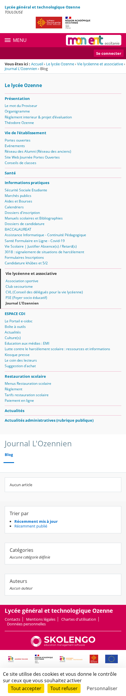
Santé (10, 173)
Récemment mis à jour (36, 521)
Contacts (12, 619)
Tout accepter (26, 688)
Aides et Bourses (18, 201)
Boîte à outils (15, 326)
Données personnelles (26, 624)
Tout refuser (64, 688)
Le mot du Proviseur (21, 105)
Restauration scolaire (25, 376)
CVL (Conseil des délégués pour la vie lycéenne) (44, 292)
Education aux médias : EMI (27, 343)
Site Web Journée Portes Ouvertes (32, 157)
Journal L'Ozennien (21, 68)
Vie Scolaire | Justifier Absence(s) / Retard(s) (41, 246)
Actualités (13, 332)
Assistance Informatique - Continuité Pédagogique (45, 234)
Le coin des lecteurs (21, 360)
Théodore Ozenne (19, 122)
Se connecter (108, 53)
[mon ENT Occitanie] (93, 40)
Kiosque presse (17, 354)
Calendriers (14, 207)
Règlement (13, 389)
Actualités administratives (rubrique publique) (49, 420)
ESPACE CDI (15, 313)
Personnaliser (102, 688)
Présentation (17, 98)
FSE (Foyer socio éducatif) (26, 297)
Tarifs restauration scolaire (27, 394)
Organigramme (17, 111)
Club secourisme (19, 286)
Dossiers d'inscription (22, 212)
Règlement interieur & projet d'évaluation (38, 117)
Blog (9, 454)
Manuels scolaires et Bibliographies (34, 218)
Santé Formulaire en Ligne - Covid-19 (35, 240)
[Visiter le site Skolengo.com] (63, 645)
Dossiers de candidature (25, 223)
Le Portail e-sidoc (19, 321)
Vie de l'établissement (25, 132)
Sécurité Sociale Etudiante (26, 190)
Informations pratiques (27, 182)
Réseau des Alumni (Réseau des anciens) (38, 151)
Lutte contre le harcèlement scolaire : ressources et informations (57, 348)
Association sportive (22, 280)
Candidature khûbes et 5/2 (26, 263)
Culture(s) (13, 337)
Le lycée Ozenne (60, 64)
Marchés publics (18, 195)
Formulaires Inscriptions (24, 257)
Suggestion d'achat (20, 365)
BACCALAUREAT (18, 229)
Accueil (37, 64)
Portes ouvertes (17, 140)
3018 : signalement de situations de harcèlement (44, 251)
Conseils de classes (20, 162)
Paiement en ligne (19, 400)
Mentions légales (40, 619)
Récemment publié (30, 526)
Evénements (15, 145)
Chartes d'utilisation (78, 619)
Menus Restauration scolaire (28, 383)
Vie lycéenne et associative (100, 64)
